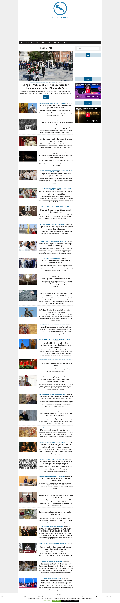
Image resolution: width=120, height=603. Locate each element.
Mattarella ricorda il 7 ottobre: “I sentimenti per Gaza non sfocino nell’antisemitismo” (55, 414)
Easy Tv (22, 42)
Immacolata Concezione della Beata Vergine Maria (56, 327)
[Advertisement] (60, 30)
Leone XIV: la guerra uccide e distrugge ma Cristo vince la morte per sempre (55, 140)
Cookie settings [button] (46, 600)
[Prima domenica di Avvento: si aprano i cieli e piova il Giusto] (28, 368)
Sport (59, 42)
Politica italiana (61, 427)
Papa (58, 136)
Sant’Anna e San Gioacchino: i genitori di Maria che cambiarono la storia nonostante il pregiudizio (56, 445)
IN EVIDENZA (52, 82)
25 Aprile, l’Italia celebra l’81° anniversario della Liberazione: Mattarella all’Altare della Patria (46, 86)
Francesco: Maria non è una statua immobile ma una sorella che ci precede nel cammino (55, 548)
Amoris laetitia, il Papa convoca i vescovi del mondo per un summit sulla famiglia (55, 244)
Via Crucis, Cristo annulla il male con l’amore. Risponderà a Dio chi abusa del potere (56, 156)
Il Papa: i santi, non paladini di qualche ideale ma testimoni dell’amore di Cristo (55, 380)
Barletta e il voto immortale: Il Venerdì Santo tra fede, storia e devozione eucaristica (55, 192)
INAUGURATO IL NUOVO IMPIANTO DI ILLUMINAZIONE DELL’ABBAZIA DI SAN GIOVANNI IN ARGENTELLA (55, 530)
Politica (65, 42)
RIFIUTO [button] (76, 600)
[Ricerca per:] (88, 48)
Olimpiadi (58, 578)
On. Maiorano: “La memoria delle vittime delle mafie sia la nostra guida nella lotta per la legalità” (55, 462)
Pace (56, 224)
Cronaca (43, 42)
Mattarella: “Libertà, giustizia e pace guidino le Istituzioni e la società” (56, 261)
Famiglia (57, 241)
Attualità (37, 42)
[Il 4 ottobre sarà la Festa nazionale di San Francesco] (28, 436)
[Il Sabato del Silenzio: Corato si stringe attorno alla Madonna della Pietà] (28, 215)
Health (61, 241)
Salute (49, 42)
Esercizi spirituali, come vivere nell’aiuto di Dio (56, 278)
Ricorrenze (61, 459)
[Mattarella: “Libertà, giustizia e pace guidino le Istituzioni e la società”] (28, 267)
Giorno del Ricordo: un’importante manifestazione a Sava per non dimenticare (56, 496)
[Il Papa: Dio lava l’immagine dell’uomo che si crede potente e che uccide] (28, 178)
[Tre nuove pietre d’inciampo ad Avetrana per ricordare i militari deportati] (28, 518)
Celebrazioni (38, 82)
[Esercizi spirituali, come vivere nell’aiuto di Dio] (28, 283)
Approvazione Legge (44, 394)
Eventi (43, 82)
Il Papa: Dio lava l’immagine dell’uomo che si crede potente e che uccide (56, 174)
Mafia (57, 459)
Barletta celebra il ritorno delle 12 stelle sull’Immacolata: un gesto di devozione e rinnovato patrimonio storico (56, 345)
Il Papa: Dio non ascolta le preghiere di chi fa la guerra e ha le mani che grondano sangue (56, 227)
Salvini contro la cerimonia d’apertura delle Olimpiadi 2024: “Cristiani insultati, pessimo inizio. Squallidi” (56, 581)
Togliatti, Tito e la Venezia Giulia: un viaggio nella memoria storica (55, 479)
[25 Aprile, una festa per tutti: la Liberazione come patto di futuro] (28, 128)
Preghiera (62, 136)
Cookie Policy (89, 598)
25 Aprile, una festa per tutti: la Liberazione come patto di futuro (56, 123)
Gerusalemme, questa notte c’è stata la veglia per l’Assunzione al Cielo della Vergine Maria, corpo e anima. (55, 564)
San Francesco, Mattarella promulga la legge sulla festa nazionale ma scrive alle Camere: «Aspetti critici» (56, 397)
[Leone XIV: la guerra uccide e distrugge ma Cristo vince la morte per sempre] (28, 145)
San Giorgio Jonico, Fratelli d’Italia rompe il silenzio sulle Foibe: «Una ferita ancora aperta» (56, 294)
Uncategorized (68, 339)
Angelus (42, 224)
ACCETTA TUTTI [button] (56, 600)
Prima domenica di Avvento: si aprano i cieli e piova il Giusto (56, 364)
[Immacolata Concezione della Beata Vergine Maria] (28, 333)
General (47, 82)
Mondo (54, 42)
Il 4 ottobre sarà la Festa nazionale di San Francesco (56, 430)
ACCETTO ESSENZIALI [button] (67, 600)
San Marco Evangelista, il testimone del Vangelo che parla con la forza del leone (55, 106)
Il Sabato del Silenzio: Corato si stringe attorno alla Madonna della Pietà (55, 211)
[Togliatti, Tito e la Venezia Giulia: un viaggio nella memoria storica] (28, 484)
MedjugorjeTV (29, 42)
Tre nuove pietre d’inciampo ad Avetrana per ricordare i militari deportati (55, 513)
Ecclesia (64, 103)
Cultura (56, 307)
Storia (63, 291)
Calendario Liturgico (49, 103)
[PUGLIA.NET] (60, 10)
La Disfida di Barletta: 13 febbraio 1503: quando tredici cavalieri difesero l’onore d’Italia (55, 311)
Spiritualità (69, 275)
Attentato (44, 411)
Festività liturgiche (60, 324)
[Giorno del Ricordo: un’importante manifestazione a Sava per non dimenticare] (28, 501)
